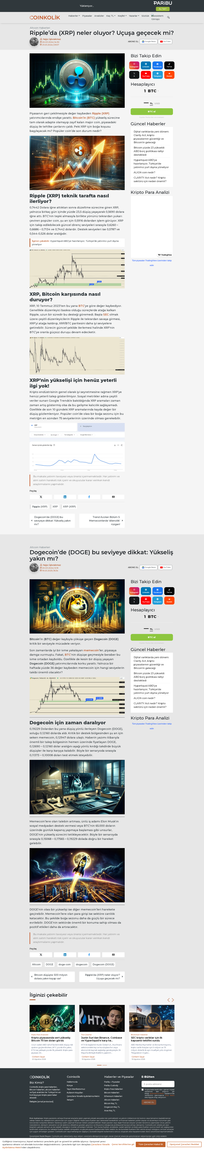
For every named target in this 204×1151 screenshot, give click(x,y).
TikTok (169, 67)
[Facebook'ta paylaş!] (89, 496)
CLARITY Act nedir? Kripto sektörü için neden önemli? (150, 179)
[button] (168, 1000)
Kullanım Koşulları (75, 1093)
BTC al (152, 111)
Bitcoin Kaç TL (110, 1104)
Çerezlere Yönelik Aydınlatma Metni (83, 1096)
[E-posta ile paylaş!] (113, 496)
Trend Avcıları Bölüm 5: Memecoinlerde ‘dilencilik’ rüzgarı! (104, 521)
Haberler (73, 16)
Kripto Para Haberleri (113, 1089)
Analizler (99, 16)
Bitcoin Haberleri (111, 1093)
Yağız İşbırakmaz (51, 39)
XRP (55, 506)
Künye (70, 1086)
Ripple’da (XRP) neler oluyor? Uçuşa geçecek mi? (102, 977)
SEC (106, 314)
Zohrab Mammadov (140, 1057)
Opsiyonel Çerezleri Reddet (184, 1144)
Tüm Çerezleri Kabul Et (150, 1144)
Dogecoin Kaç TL (112, 1107)
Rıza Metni (169, 1096)
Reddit (169, 76)
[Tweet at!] (41, 496)
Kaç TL (110, 16)
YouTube (146, 76)
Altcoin (36, 964)
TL (151, 103)
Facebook (158, 67)
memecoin (91, 650)
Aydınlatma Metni (157, 1094)
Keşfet (121, 16)
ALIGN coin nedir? (144, 172)
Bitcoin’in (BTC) (84, 117)
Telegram (158, 76)
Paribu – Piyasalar (112, 1082)
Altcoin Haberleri (40, 27)
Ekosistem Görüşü (157, 17)
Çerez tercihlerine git (123, 1144)
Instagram (134, 67)
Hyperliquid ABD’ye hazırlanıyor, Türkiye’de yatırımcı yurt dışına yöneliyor (75, 243)
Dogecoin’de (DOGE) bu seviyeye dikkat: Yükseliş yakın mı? (52, 521)
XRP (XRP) (69, 506)
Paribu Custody (111, 1086)
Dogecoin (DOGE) (103, 964)
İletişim (70, 1100)
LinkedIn (145, 67)
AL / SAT (163, 9)
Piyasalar (87, 16)
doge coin (65, 964)
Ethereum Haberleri (113, 1096)
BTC (68, 654)
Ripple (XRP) (100, 113)
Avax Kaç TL (109, 1111)
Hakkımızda (72, 1082)
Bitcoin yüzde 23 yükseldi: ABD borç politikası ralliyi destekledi (149, 151)
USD (157, 103)
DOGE (49, 964)
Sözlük (145, 16)
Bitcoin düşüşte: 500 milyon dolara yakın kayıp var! (50, 977)
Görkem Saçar (38, 1057)
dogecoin (81, 964)
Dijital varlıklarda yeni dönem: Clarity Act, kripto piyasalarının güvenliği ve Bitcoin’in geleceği (151, 137)
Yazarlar (133, 16)
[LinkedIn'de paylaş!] (65, 496)
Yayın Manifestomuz (76, 1089)
